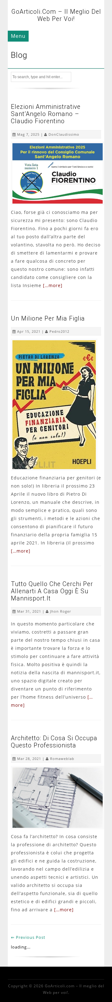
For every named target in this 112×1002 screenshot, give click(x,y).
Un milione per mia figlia (48, 318)
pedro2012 (59, 331)
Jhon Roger (60, 611)
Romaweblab (62, 758)
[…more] (53, 285)
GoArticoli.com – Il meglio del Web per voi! (56, 15)
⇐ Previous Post (28, 937)
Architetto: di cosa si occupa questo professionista (54, 742)
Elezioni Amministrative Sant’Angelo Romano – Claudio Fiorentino (46, 114)
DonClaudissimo (64, 134)
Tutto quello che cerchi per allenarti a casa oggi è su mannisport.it (52, 591)
